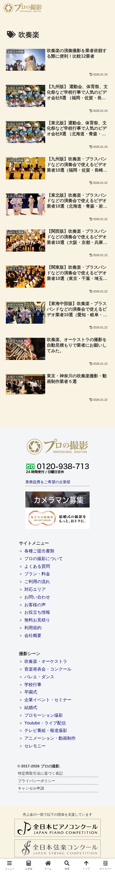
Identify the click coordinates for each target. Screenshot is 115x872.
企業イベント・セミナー (47, 699)
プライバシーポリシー (36, 781)
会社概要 (32, 635)
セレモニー (35, 746)
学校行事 (32, 684)
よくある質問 (37, 566)
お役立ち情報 (37, 612)
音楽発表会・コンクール (47, 669)
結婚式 (30, 707)
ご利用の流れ (37, 581)
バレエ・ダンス (39, 677)
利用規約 (32, 627)
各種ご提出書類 (39, 551)
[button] (104, 719)
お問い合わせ (37, 597)
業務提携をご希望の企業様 (47, 482)
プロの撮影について (43, 558)
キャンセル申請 (31, 788)
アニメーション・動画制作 (50, 738)
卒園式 (30, 692)
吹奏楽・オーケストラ (45, 661)
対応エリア (35, 589)
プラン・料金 (37, 574)
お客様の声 (35, 605)
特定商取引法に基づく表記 (40, 773)
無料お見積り (37, 620)
